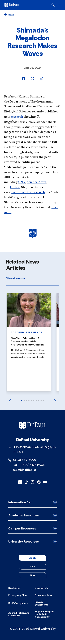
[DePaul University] (17, 5)
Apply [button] (32, 557)
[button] (15, 278)
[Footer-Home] (32, 425)
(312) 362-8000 (24, 460)
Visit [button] (32, 566)
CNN (21, 182)
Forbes (15, 187)
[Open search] (53, 5)
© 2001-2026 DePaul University (33, 629)
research (17, 117)
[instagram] (32, 482)
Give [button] (32, 575)
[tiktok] (26, 482)
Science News (36, 182)
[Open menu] (59, 5)
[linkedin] (20, 482)
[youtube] (45, 482)
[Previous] (10, 400)
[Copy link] (41, 78)
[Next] (55, 400)
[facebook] (39, 482)
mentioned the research (28, 192)
